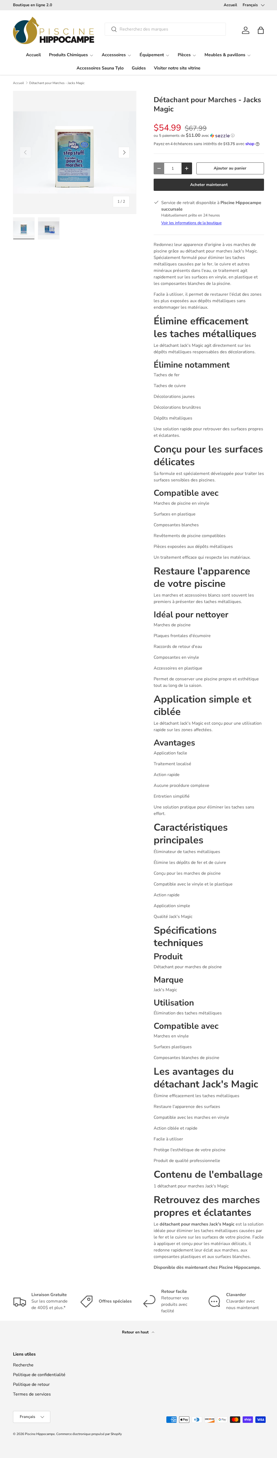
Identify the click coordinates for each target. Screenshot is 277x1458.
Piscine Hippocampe (40, 1434)
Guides (139, 68)
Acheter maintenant (209, 184)
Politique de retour (31, 1384)
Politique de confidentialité (39, 1375)
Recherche (23, 1365)
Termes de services (32, 1394)
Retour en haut (136, 1332)
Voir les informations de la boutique (191, 222)
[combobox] (165, 29)
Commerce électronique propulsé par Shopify (89, 1434)
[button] (261, 30)
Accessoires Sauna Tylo (100, 68)
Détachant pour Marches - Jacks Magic (57, 83)
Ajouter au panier (230, 168)
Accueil (230, 5)
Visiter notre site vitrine (177, 68)
